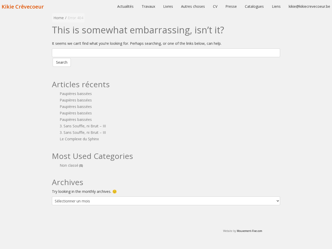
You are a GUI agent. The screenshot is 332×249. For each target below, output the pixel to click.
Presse (231, 6)
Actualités (125, 6)
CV (215, 6)
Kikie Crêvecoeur (23, 6)
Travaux (148, 6)
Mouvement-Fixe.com (249, 231)
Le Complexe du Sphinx (79, 138)
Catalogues (254, 6)
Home (58, 17)
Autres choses (193, 6)
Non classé (69, 165)
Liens (276, 6)
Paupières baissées (76, 93)
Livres (168, 6)
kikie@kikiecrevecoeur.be (309, 6)
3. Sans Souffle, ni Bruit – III (83, 125)
